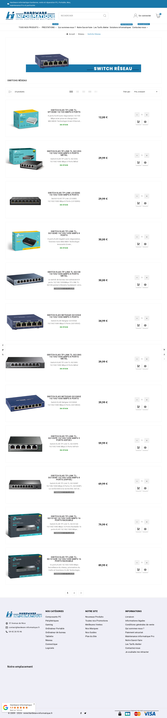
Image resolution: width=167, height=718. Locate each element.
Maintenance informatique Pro (139, 636)
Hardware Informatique (21, 705)
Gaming (49, 624)
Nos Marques (91, 628)
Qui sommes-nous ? (134, 628)
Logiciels (49, 648)
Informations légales (135, 620)
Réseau (48, 640)
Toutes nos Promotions (96, 620)
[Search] (104, 15)
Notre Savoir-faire (133, 640)
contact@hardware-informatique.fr (24, 627)
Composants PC (53, 617)
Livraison (129, 617)
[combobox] (80, 15)
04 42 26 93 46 (15, 632)
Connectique (51, 644)
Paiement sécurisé (134, 632)
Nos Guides (90, 632)
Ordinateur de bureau (55, 632)
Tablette (49, 636)
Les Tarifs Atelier (133, 644)
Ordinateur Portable (54, 628)
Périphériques (52, 620)
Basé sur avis (16, 710)
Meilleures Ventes (93, 624)
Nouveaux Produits (94, 617)
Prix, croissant (146, 91)
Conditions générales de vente (139, 624)
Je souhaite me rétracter (137, 652)
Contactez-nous (132, 648)
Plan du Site (91, 636)
